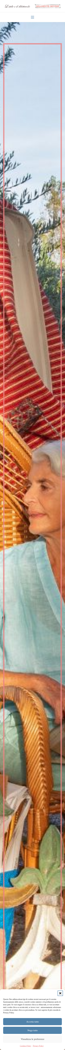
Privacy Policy (38, 1046)
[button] (60, 993)
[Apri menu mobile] (32, 17)
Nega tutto (32, 1030)
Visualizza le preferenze (32, 1039)
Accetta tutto (32, 1021)
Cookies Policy (25, 1046)
